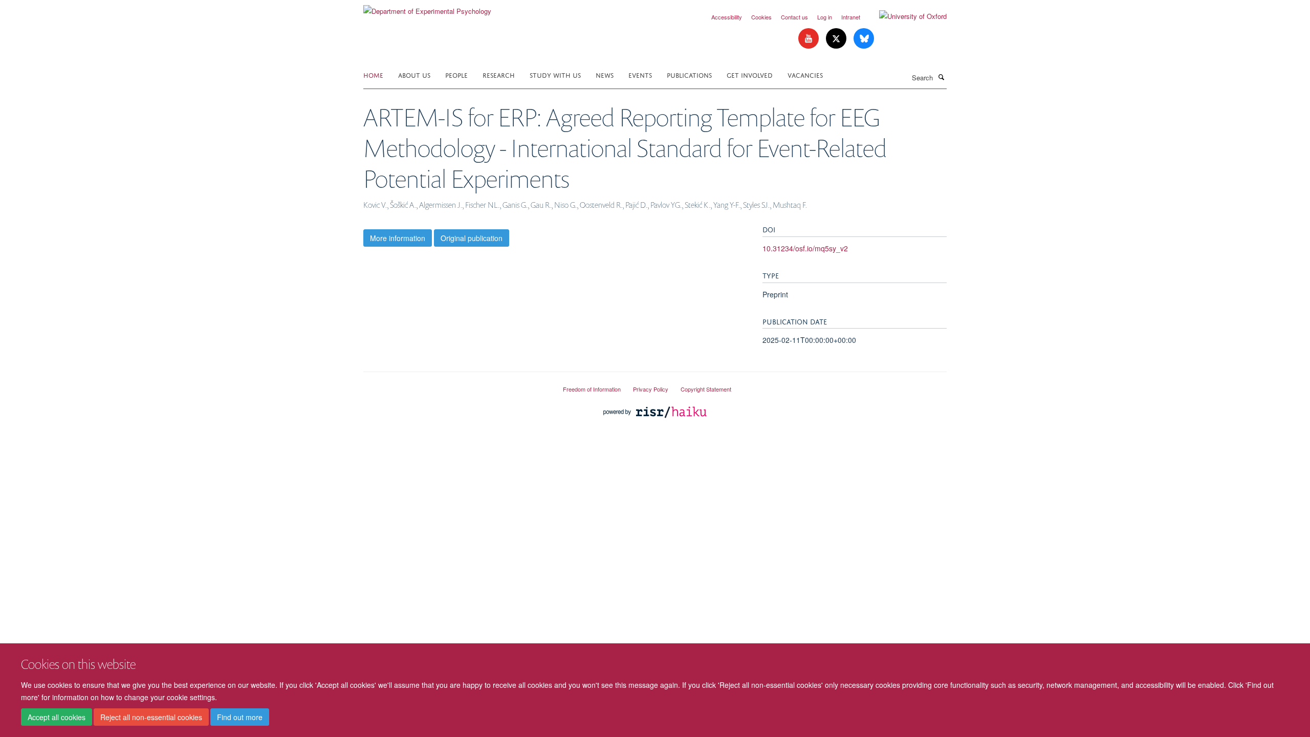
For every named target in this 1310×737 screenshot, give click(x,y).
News (605, 74)
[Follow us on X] (837, 39)
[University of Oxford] (905, 16)
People (456, 74)
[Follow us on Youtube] (809, 39)
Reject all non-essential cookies (151, 717)
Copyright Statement (706, 389)
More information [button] (397, 238)
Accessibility (726, 17)
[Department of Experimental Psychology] (427, 7)
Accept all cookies (56, 717)
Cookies (761, 17)
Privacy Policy (650, 389)
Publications (689, 74)
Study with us (555, 74)
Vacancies (805, 74)
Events (640, 74)
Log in (824, 17)
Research (499, 74)
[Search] (941, 76)
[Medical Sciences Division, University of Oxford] (455, 384)
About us (414, 74)
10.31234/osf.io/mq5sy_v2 (805, 248)
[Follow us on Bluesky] (864, 39)
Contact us (794, 17)
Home (373, 74)
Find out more (240, 717)
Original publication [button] (472, 238)
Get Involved (750, 74)
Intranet (850, 17)
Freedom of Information (592, 389)
